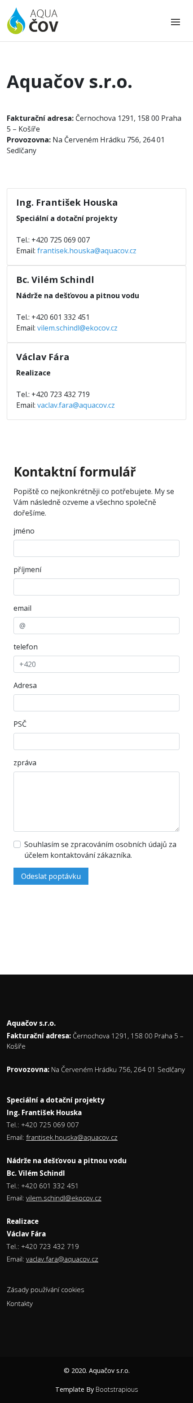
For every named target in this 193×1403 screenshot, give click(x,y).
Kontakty (20, 1303)
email (22, 608)
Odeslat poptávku (51, 876)
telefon (25, 647)
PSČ (19, 724)
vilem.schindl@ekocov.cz (77, 328)
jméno (24, 531)
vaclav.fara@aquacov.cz (76, 405)
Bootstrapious (117, 1389)
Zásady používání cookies (45, 1289)
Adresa (25, 685)
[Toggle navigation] (175, 22)
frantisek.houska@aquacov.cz (86, 251)
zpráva (24, 763)
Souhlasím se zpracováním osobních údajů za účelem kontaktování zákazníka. (100, 849)
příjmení (27, 569)
